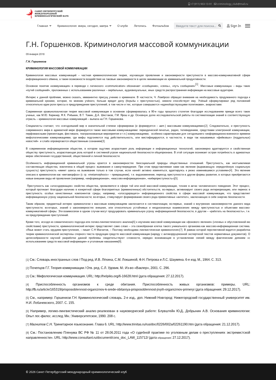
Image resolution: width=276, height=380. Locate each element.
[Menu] (247, 26)
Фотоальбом (160, 25)
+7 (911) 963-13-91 (201, 4)
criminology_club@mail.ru (232, 4)
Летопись (140, 25)
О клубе (122, 25)
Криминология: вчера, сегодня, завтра (82, 25)
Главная (42, 25)
